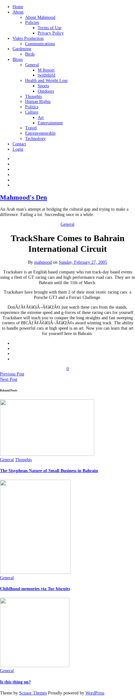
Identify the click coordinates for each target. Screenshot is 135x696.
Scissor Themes (33, 693)
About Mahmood (40, 17)
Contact (19, 144)
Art (41, 117)
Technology (35, 138)
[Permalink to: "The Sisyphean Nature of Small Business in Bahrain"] (47, 454)
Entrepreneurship (40, 133)
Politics (31, 107)
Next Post (8, 379)
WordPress (94, 693)
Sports (43, 86)
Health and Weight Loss (46, 80)
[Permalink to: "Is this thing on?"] (34, 665)
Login (18, 149)
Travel (31, 128)
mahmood (43, 262)
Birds (30, 54)
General (32, 64)
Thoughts (33, 96)
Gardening (22, 48)
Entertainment (50, 123)
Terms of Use (50, 27)
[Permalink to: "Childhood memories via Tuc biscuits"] (35, 572)
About (18, 12)
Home (18, 6)
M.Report (46, 70)
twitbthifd (46, 75)
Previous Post (12, 374)
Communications (40, 43)
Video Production (28, 38)
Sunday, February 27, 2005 (83, 262)
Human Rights (38, 101)
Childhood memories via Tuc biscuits (35, 588)
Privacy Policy (51, 33)
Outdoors (46, 91)
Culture (31, 112)
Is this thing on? (15, 682)
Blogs (18, 59)
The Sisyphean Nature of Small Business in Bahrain (49, 470)
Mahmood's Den (23, 197)
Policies (32, 22)
